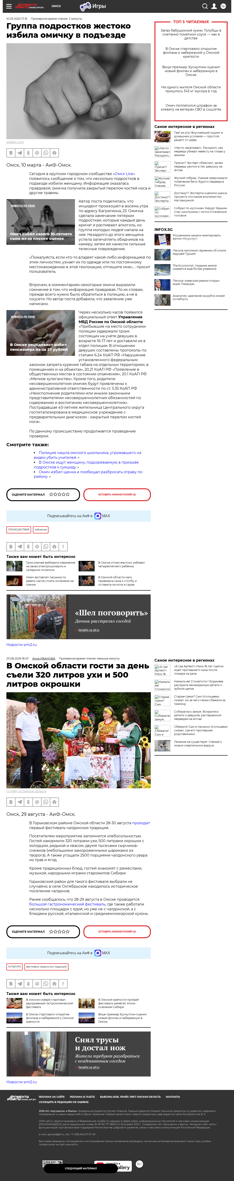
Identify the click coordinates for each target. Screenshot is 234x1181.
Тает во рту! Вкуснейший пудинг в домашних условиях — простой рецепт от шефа (198, 136)
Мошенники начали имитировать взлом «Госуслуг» (197, 237)
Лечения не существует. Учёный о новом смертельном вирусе (198, 743)
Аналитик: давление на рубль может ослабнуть (199, 297)
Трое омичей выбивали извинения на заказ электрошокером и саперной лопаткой (50, 566)
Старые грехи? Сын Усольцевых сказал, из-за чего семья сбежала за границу (199, 700)
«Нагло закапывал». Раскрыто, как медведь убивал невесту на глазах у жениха (199, 151)
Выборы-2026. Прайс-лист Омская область (130, 1096)
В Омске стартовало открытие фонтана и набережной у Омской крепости (191, 53)
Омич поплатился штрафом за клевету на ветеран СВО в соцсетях (191, 107)
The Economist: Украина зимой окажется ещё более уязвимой (195, 267)
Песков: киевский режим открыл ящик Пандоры (196, 282)
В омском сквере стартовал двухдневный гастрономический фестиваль (49, 1003)
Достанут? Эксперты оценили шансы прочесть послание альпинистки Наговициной (200, 196)
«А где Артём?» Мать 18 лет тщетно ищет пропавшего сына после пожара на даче (199, 670)
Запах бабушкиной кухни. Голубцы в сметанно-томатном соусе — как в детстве (191, 34)
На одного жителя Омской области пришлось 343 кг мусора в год (191, 89)
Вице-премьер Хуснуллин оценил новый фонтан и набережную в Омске (191, 71)
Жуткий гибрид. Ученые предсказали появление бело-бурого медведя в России (200, 181)
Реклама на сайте (52, 1096)
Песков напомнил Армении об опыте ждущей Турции (199, 252)
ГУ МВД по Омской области (26, 791)
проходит (141, 823)
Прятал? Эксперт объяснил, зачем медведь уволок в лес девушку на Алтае (198, 166)
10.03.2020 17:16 (16, 18)
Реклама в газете (82, 1096)
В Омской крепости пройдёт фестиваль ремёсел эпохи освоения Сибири (118, 1003)
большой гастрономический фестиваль (67, 904)
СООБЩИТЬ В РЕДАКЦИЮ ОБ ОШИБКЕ (64, 1102)
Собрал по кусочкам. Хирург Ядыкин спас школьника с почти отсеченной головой (200, 211)
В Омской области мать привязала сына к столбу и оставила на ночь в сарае (117, 581)
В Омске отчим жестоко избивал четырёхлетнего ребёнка (121, 564)
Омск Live (124, 174)
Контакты (173, 1096)
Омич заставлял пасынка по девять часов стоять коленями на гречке (50, 581)
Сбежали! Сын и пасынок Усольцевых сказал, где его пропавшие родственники (201, 730)
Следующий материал (81, 1168)
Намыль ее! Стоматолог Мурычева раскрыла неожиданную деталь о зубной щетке (198, 685)
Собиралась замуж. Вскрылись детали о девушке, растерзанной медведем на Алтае (197, 715)
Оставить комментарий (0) (117, 494)
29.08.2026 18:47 (17, 658)
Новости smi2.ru (21, 645)
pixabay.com (15, 142)
